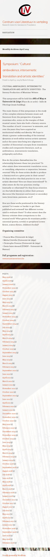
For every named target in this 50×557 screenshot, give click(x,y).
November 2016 (9, 547)
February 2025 (8, 328)
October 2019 (8, 457)
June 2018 (6, 496)
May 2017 (6, 532)
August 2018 (7, 489)
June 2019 (6, 460)
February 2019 (8, 475)
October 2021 (7, 410)
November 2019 (9, 453)
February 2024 (8, 360)
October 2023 (7, 367)
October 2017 (7, 521)
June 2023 (6, 374)
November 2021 (8, 407)
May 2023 (6, 378)
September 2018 (9, 486)
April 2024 (6, 353)
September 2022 (9, 389)
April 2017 (6, 536)
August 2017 (7, 525)
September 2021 (9, 414)
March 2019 (7, 471)
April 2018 (6, 504)
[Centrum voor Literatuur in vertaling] (25, 10)
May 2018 (6, 500)
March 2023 (7, 381)
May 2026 (6, 295)
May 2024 (6, 349)
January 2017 (7, 543)
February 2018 (8, 511)
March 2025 (7, 324)
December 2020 (9, 432)
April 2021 (6, 421)
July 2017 (5, 529)
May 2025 (6, 320)
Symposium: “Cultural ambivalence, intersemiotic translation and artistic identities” (21, 78)
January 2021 (7, 428)
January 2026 (7, 303)
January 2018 (7, 514)
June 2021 (6, 417)
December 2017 (8, 518)
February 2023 (8, 385)
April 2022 (6, 396)
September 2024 (9, 342)
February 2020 (8, 446)
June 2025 (6, 317)
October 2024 (8, 338)
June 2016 (6, 554)
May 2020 (6, 442)
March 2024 (7, 356)
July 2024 (6, 346)
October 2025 (8, 310)
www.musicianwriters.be (13, 277)
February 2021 (8, 425)
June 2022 (6, 392)
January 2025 (7, 331)
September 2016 (9, 550)
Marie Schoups (27, 98)
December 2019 (8, 450)
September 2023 (9, 371)
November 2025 (9, 306)
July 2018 (6, 493)
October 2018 (8, 482)
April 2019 (6, 468)
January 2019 (7, 478)
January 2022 (7, 403)
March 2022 (7, 399)
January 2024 (7, 364)
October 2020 (8, 439)
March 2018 (7, 507)
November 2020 (9, 435)
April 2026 (6, 299)
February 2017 (8, 539)
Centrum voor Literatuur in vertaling (24, 22)
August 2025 (7, 313)
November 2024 (9, 335)
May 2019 (6, 464)
